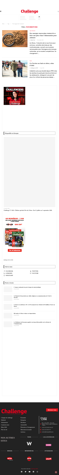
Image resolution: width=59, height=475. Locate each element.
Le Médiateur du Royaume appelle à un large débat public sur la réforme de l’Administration (32, 323)
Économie (23, 417)
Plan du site (4, 429)
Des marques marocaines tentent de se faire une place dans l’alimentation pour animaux (43, 35)
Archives (23, 432)
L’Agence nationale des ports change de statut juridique (27, 287)
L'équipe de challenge (6, 417)
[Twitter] (25, 471)
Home (3, 23)
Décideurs (23, 422)
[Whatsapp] (37, 471)
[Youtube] (29, 471)
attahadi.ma (48, 450)
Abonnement (4, 422)
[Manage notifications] (56, 472)
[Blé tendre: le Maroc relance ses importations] (8, 315)
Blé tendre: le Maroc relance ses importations (25, 313)
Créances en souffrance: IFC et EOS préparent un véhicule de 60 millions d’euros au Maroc (34, 305)
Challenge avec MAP (34, 67)
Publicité (3, 420)
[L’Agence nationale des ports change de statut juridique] (8, 289)
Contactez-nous (5, 424)
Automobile (24, 424)
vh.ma (29, 437)
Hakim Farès (33, 40)
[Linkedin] (33, 471)
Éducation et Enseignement (28, 427)
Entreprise (23, 420)
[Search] (58, 11)
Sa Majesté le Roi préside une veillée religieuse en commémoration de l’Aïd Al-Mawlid (33, 296)
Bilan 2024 (4, 427)
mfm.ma (9, 450)
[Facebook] (21, 471)
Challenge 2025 (34, 468)
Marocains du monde (26, 429)
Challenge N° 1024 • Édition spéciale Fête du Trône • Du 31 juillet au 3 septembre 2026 (28, 210)
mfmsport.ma (29, 450)
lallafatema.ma (48, 437)
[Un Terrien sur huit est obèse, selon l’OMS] (14, 68)
